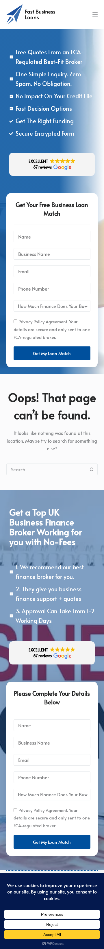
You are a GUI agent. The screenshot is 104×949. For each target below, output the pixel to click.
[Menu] (95, 14)
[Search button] (91, 469)
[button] (52, 164)
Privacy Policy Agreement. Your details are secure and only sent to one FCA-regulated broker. (52, 329)
